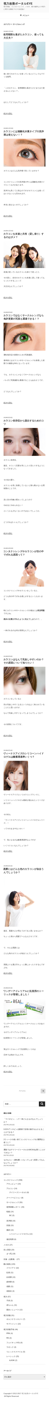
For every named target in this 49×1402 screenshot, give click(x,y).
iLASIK (12, 1360)
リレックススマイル (14, 1352)
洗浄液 (9, 1221)
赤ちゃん (10, 1305)
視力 (5, 1297)
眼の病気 (7, 1264)
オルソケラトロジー (14, 1319)
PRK (8, 1333)
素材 (8, 1230)
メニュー (25, 15)
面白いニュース (12, 1310)
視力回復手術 (9, 1329)
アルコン (10, 1188)
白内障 (9, 1277)
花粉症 (9, 1291)
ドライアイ (10, 1268)
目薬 (8, 1225)
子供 (8, 1301)
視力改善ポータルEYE (18, 3)
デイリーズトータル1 (17, 1192)
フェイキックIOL (13, 1343)
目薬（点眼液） (10, 1259)
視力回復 (7, 1315)
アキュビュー (11, 1184)
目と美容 (7, 1250)
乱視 (8, 1273)
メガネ (6, 1245)
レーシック (10, 1356)
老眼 (8, 1286)
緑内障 (9, 1282)
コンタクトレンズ (11, 1180)
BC (10, 1215)
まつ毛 (9, 1254)
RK (7, 1338)
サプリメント (11, 1324)
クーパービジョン (13, 1198)
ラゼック (10, 1347)
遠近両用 (10, 1239)
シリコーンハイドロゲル (19, 1234)
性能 (8, 1212)
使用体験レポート (13, 1207)
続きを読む (8, 113)
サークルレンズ (12, 1202)
